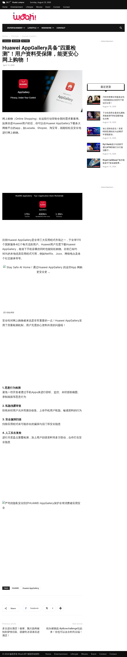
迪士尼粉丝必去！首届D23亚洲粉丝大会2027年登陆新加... (113, 131)
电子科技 (25, 41)
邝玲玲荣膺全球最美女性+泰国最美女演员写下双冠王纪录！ (114, 100)
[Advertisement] (30, 163)
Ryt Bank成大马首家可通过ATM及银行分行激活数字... (113, 147)
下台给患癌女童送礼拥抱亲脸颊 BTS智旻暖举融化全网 (114, 116)
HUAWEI (15, 588)
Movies (39, 7)
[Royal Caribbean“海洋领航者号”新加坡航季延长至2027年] (93, 163)
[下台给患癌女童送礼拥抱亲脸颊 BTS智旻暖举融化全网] (93, 115)
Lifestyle (29, 7)
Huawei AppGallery (30, 588)
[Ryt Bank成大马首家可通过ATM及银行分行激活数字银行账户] (93, 147)
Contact (66, 7)
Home (4, 7)
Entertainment (17, 7)
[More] (60, 608)
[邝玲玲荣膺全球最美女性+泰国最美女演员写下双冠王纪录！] (93, 100)
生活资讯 (16, 41)
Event (47, 7)
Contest (56, 7)
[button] (121, 28)
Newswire (46, 28)
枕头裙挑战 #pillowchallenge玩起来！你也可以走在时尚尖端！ (64, 630)
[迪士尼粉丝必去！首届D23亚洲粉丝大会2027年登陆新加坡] (93, 131)
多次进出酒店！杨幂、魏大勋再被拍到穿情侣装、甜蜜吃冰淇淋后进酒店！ (21, 632)
